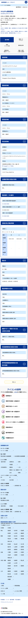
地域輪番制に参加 (6, 306)
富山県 (15, 544)
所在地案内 (17, 599)
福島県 (22, 533)
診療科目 (11, 462)
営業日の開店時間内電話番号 (9, 200)
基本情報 (7, 39)
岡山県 (22, 560)
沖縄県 (9, 579)
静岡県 (15, 549)
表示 (3, 321)
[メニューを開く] (26, 2)
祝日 (5, 269)
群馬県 (22, 536)
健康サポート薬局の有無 (8, 336)
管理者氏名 (5, 131)
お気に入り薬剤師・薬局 (6, 511)
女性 (10, 472)
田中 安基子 (5, 100)
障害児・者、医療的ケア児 (15, 470)
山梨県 (15, 547)
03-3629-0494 (5, 204)
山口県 (15, 563)
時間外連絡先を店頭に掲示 (8, 312)
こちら (15, 392)
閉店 (3, 275)
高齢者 (11, 467)
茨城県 (9, 536)
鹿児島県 (10, 576)
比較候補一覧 (18, 485)
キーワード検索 (4, 450)
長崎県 (22, 571)
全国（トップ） (4, 518)
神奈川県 (10, 541)
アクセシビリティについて (7, 602)
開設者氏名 (5, 97)
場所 (19, 462)
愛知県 (22, 549)
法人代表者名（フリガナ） (8, 103)
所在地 (4, 161)
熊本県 (9, 574)
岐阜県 (9, 549)
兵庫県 (15, 555)
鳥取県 (9, 560)
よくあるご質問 (18, 591)
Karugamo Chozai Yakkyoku (9, 78)
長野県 (22, 547)
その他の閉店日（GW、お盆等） (10, 278)
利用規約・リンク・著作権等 (7, 599)
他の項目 (11, 480)
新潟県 (9, 544)
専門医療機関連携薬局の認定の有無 (10, 371)
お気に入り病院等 (5, 485)
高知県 (9, 568)
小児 (19, 467)
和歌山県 (10, 557)
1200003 (4, 150)
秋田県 (9, 533)
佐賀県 (15, 571)
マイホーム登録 (4, 588)
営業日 (4, 229)
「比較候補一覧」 (13, 24)
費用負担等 (21, 45)
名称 (3, 69)
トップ (2, 5)
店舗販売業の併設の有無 (8, 185)
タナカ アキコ (6, 94)
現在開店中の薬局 (5, 500)
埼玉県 (9, 538)
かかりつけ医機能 (13, 476)
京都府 (22, 552)
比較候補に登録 (4, 22)
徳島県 (9, 566)
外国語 (11, 464)
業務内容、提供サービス (7, 51)
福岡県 (9, 571)
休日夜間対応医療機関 (20, 456)
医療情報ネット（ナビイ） (8, 2)
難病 (19, 472)
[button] (14, 57)
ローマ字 (4, 75)
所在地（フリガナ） (7, 153)
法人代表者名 (5, 109)
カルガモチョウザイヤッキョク (9, 66)
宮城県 (22, 530)
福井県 (9, 547)
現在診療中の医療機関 (6, 456)
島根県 (15, 560)
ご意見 (2, 585)
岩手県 (15, 530)
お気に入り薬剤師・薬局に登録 (8, 16)
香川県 (15, 566)
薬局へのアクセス (21, 39)
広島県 (9, 563)
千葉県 (15, 538)
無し (3, 188)
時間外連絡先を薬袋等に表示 (9, 318)
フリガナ (4, 63)
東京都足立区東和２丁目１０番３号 (10, 164)
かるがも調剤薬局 (6, 72)
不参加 (4, 309)
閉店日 (4, 266)
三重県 (9, 552)
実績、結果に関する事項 (21, 51)
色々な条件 (21, 506)
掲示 (3, 315)
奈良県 (22, 555)
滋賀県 (15, 552)
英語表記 (4, 169)
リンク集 (3, 594)
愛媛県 (22, 566)
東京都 (22, 538)
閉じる (14, 382)
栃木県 (15, 536)
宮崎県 (22, 574)
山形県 (15, 533)
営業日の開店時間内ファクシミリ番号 (11, 207)
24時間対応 (5, 300)
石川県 (22, 544)
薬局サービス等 (7, 45)
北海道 (9, 528)
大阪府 (9, 555)
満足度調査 (17, 585)
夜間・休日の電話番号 (7, 213)
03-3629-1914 (5, 210)
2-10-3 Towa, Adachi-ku (8, 172)
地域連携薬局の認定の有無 (8, 352)
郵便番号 (4, 147)
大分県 (15, 574)
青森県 (9, 530)
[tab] (7, 39)
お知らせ (3, 591)
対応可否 (4, 294)
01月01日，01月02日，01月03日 (10, 281)
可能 (3, 297)
